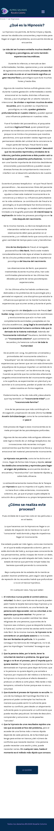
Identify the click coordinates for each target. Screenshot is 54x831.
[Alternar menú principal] (43, 11)
